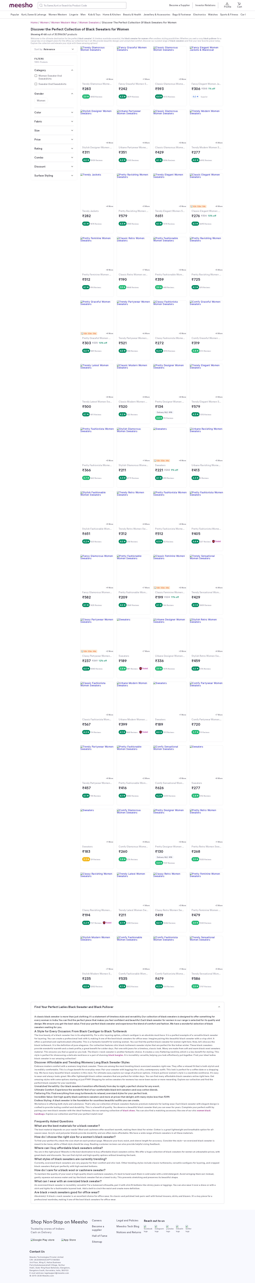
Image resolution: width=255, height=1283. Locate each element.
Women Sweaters (89, 22)
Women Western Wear (64, 22)
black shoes (129, 1110)
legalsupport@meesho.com (56, 1273)
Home (34, 22)
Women (44, 22)
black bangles (115, 1054)
